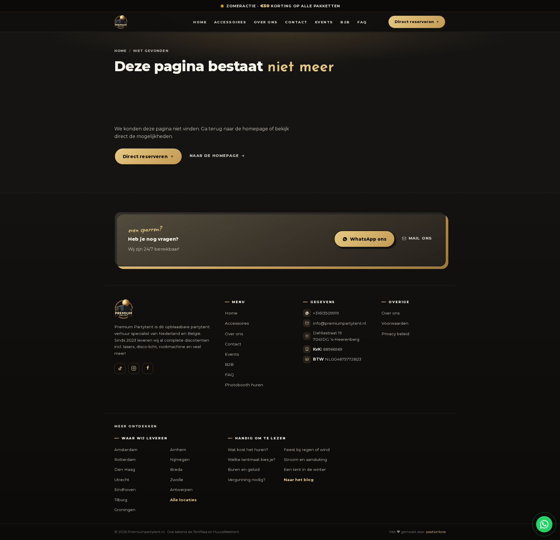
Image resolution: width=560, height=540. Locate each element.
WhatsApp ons (368, 239)
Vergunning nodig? (246, 479)
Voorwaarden (395, 323)
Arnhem (178, 449)
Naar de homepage (214, 155)
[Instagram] (133, 368)
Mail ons (420, 238)
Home (199, 22)
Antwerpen (181, 489)
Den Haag (124, 469)
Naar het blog (299, 479)
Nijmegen (180, 459)
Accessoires (230, 22)
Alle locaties (183, 499)
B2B (345, 22)
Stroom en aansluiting (305, 459)
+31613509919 (326, 313)
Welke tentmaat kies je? (251, 459)
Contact (296, 22)
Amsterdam (125, 449)
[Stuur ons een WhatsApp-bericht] (544, 524)
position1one (436, 532)
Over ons (266, 22)
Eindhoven (125, 489)
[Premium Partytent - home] (150, 22)
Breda (176, 469)
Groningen (124, 509)
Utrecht (121, 479)
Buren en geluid (244, 469)
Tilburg (120, 499)
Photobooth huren (244, 384)
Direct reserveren (414, 22)
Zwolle (176, 479)
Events (324, 22)
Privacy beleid (395, 333)
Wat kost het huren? (248, 449)
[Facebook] (147, 368)
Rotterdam (125, 459)
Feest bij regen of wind (307, 449)
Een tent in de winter (305, 469)
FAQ (362, 22)
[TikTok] (119, 368)
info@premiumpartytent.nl (339, 323)
